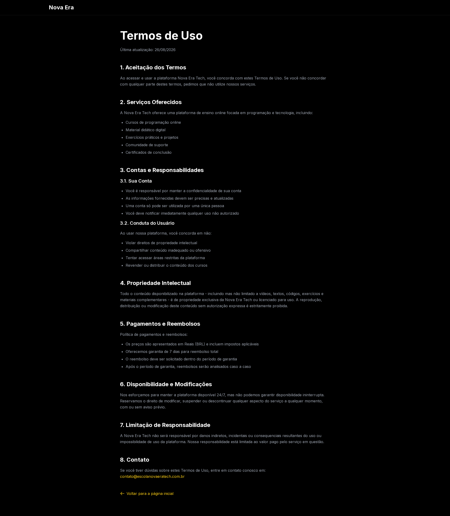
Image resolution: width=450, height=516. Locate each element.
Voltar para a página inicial (150, 493)
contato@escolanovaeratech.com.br (152, 476)
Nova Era (61, 7)
